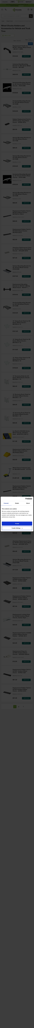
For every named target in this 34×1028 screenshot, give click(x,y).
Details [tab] (17, 503)
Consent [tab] (6, 503)
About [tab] (28, 503)
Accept (17, 523)
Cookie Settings (16, 528)
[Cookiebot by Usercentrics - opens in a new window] (25, 499)
